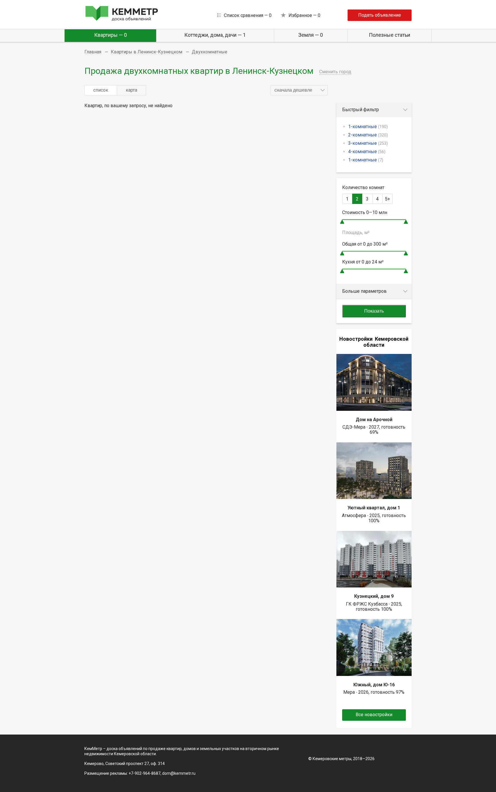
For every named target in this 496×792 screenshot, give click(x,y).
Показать (374, 311)
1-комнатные (368, 126)
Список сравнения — (248, 15)
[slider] (342, 221)
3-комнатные (368, 143)
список (100, 90)
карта (131, 90)
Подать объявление (379, 15)
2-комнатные (368, 135)
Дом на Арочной (374, 419)
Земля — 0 (310, 35)
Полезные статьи (389, 35)
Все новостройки (374, 714)
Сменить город (335, 71)
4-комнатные (366, 151)
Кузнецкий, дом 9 (374, 596)
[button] (299, 90)
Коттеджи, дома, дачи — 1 (215, 35)
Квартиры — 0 (110, 35)
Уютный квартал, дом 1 (374, 507)
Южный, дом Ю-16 (374, 684)
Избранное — (304, 15)
